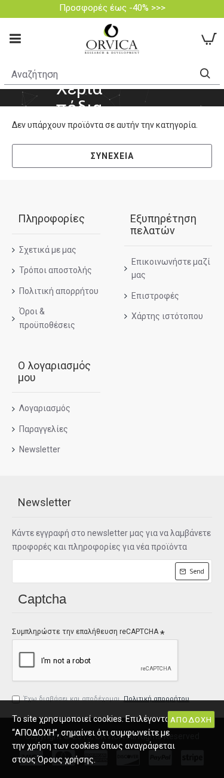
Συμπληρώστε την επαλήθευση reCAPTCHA (85, 631)
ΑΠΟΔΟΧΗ (191, 719)
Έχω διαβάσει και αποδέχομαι (106, 699)
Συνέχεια (112, 156)
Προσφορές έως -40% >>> (112, 7)
